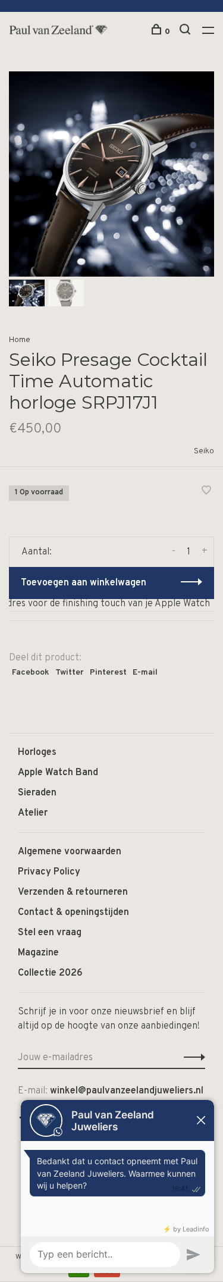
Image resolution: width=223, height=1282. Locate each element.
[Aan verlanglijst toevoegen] (206, 492)
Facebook (30, 672)
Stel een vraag (49, 933)
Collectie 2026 (50, 973)
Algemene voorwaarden (69, 852)
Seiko (204, 451)
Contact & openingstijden (73, 913)
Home (19, 340)
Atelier (33, 813)
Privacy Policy (49, 872)
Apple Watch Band (58, 773)
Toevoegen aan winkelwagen (83, 583)
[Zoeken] (186, 32)
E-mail (145, 672)
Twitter (69, 672)
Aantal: (36, 552)
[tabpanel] (111, 174)
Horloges (37, 752)
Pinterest (108, 672)
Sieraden (37, 793)
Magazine (38, 953)
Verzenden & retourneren (73, 892)
